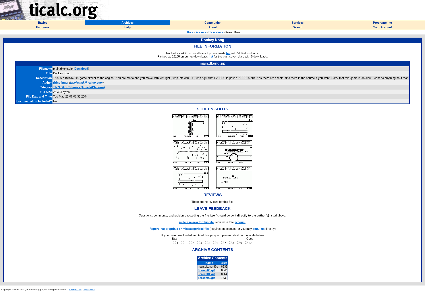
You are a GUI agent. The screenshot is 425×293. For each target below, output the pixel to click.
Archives (201, 32)
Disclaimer (89, 289)
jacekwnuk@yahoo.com (86, 82)
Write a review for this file (196, 222)
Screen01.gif (206, 274)
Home (190, 32)
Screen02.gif (206, 278)
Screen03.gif (206, 270)
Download (81, 68)
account (240, 222)
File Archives (216, 32)
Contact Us (75, 289)
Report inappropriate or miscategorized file (179, 228)
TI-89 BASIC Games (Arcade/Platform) (79, 87)
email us (259, 228)
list (228, 53)
